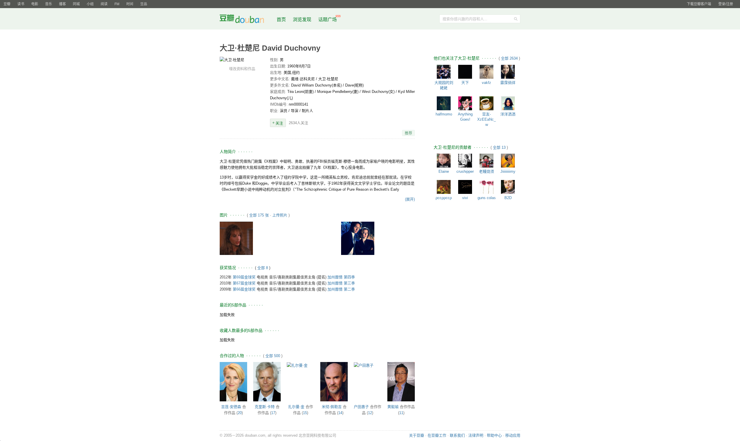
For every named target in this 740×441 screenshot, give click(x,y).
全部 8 (263, 268)
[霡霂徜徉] (508, 72)
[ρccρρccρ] (444, 187)
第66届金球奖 (244, 289)
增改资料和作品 (242, 69)
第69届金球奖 (244, 277)
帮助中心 (494, 435)
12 (370, 413)
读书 (20, 4)
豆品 (143, 4)
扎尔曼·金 (296, 407)
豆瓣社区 (246, 20)
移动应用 (512, 435)
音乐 (48, 4)
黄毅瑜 (393, 407)
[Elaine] (444, 161)
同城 (76, 4)
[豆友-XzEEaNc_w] (486, 103)
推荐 (408, 133)
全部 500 (272, 356)
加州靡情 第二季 (341, 289)
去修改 (242, 59)
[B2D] (508, 187)
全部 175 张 (259, 215)
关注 (279, 123)
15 (305, 413)
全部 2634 (510, 58)
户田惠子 (361, 407)
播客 (62, 4)
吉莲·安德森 (231, 407)
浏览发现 (302, 19)
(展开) (410, 199)
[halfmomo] (444, 103)
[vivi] (465, 187)
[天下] (465, 72)
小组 (90, 4)
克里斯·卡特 (265, 407)
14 (340, 413)
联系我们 (457, 435)
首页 (281, 19)
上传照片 (279, 215)
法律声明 (475, 435)
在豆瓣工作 (437, 435)
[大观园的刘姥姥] (444, 72)
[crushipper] (465, 161)
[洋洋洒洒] (508, 103)
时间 (129, 4)
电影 (34, 4)
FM (116, 4)
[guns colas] (486, 187)
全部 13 (500, 147)
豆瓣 (6, 4)
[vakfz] (486, 72)
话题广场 (327, 19)
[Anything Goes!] (465, 103)
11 (401, 413)
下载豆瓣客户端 (699, 4)
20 (240, 413)
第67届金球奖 (244, 283)
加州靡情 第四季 (341, 277)
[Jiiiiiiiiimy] (508, 161)
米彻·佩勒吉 (332, 407)
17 (273, 413)
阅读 (104, 4)
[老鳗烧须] (486, 161)
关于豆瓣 (416, 435)
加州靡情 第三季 (341, 283)
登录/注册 (725, 4)
